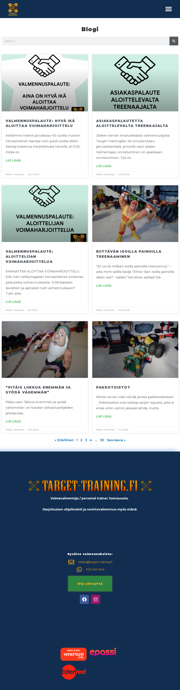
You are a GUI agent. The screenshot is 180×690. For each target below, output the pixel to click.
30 (102, 440)
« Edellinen (64, 440)
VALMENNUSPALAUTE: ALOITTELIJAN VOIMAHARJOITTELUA (29, 256)
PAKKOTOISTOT (113, 387)
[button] (168, 9)
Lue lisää (13, 160)
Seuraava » (116, 440)
